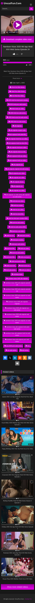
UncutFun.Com (12, 3)
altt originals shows (18, 181)
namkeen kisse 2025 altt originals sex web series (18, 309)
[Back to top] (29, 597)
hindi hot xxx (10, 235)
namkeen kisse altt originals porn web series (18, 340)
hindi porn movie (24, 235)
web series (25, 350)
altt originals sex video (17, 177)
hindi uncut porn (25, 257)
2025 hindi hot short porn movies (18, 100)
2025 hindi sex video (18, 108)
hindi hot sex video (17, 209)
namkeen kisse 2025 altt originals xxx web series (18, 321)
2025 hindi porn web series (18, 104)
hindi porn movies (18, 239)
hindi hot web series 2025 (17, 227)
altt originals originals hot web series (18, 169)
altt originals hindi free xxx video (17, 138)
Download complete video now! (18, 39)
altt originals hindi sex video (18, 156)
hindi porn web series (18, 244)
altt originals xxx (18, 186)
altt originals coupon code (17, 130)
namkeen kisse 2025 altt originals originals (18, 302)
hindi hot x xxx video (18, 231)
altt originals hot (18, 164)
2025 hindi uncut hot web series (17, 117)
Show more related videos (17, 587)
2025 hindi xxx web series (17, 121)
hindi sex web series (18, 252)
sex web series (11, 350)
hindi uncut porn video (17, 261)
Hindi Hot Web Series (18, 87)
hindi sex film (10, 248)
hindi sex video (24, 248)
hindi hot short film (18, 214)
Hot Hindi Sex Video (18, 95)
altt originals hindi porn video (17, 147)
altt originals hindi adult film (18, 134)
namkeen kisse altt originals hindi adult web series (18, 328)
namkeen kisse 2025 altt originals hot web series (18, 296)
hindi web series (10, 270)
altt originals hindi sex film (17, 151)
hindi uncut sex (10, 265)
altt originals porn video (18, 173)
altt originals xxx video (17, 190)
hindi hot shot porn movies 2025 (17, 218)
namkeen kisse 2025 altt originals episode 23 (18, 284)
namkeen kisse (17, 274)
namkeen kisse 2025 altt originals (18, 278)
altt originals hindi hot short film (18, 143)
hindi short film (10, 257)
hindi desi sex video (18, 201)
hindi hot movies (18, 205)
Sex (28, 346)
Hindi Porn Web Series (18, 91)
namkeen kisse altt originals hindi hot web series (18, 334)
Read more (16, 78)
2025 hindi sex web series (18, 113)
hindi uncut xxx (25, 265)
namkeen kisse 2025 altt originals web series (18, 315)
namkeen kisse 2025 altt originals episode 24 (18, 290)
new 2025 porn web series (14, 346)
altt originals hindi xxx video (18, 160)
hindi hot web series (18, 222)
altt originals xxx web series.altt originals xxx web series (18, 195)
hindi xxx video (25, 270)
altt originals (17, 126)
